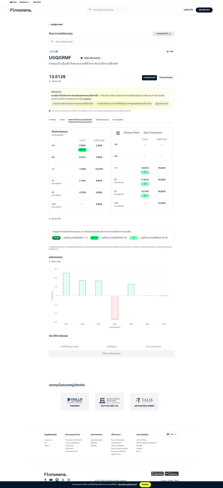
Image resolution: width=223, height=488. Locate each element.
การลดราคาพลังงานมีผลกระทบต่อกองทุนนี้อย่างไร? (73, 104)
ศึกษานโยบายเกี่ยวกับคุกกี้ (127, 484)
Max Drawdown (153, 133)
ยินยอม (145, 485)
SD (118, 133)
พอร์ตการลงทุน (102, 120)
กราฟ (62, 120)
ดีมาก (82, 150)
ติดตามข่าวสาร (166, 78)
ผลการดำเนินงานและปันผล (80, 120)
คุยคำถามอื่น (163, 104)
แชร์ (171, 52)
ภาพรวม (52, 120)
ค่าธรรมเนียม (118, 120)
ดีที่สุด (56, 238)
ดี (145, 172)
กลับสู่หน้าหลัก (56, 25)
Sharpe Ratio (132, 133)
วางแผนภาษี (162, 34)
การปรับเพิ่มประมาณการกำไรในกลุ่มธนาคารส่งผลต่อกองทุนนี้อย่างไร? (124, 104)
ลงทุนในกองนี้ (149, 78)
